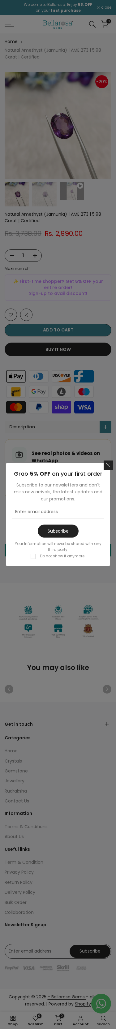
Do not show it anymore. (62, 556)
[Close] (108, 465)
